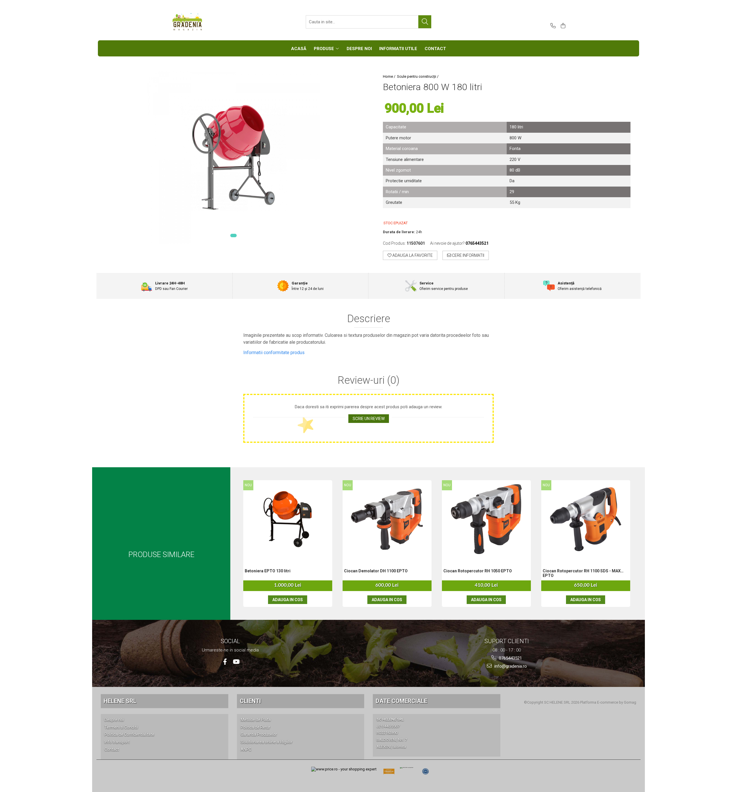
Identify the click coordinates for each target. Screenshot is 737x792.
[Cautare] (424, 21)
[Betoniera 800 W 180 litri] (233, 157)
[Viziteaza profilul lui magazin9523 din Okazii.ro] (388, 773)
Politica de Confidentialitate (129, 734)
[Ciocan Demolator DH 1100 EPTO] (387, 519)
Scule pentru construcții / (418, 76)
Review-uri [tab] (369, 380)
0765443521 (510, 658)
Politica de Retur (255, 727)
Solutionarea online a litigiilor (266, 742)
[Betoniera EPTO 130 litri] (287, 519)
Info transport (117, 742)
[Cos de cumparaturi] (562, 26)
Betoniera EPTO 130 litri (267, 571)
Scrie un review (369, 418)
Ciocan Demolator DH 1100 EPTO (376, 571)
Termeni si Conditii (121, 727)
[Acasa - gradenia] (200, 22)
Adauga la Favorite (412, 255)
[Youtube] (236, 662)
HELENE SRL (120, 701)
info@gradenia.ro (510, 666)
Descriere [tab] (368, 319)
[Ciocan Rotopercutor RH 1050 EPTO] (486, 519)
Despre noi (114, 719)
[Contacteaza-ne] (552, 26)
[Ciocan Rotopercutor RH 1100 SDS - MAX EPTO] (585, 519)
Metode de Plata (256, 719)
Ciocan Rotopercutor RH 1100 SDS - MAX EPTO (582, 573)
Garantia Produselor (259, 734)
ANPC (246, 749)
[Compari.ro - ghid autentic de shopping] (425, 771)
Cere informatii (467, 255)
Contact (112, 749)
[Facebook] (225, 662)
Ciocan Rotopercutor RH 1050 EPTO (477, 571)
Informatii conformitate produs (274, 352)
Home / (389, 76)
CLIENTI (250, 701)
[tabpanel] (233, 157)
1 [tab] (233, 235)
